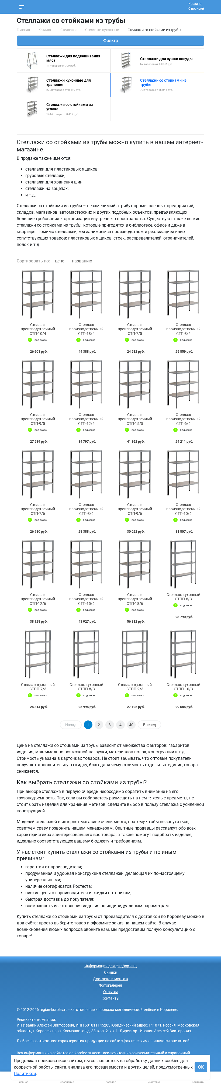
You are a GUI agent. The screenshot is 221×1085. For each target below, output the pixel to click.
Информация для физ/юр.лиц (110, 966)
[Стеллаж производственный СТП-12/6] (37, 564)
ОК (201, 1067)
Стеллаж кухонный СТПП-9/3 (135, 686)
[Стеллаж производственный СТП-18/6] (135, 564)
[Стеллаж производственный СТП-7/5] (135, 294)
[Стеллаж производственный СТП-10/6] (183, 474)
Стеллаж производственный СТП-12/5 (86, 419)
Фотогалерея (110, 985)
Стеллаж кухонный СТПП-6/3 (183, 596)
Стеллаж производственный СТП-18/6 (135, 599)
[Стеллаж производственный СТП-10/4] (37, 294)
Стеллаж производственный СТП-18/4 (86, 329)
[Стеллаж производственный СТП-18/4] (86, 294)
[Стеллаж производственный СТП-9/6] (135, 474)
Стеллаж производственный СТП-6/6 (183, 419)
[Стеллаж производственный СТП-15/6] (86, 564)
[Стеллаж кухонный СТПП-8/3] (86, 654)
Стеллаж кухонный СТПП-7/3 (38, 686)
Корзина (195, 4)
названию (82, 261)
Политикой (25, 1073)
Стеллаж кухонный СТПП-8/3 (86, 686)
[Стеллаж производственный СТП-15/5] (135, 384)
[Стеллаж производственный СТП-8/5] (183, 294)
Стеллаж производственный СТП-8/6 (86, 509)
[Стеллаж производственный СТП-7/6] (37, 474)
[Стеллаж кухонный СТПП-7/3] (37, 654)
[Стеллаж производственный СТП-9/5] (37, 384)
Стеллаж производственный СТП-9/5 (38, 419)
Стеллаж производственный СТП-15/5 (135, 419)
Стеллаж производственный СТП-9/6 (135, 509)
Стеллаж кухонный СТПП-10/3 (183, 686)
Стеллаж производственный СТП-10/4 (38, 329)
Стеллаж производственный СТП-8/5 (183, 329)
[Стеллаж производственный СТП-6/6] (183, 384)
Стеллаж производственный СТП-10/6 (183, 509)
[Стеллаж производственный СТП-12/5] (86, 384)
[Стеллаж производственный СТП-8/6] (86, 474)
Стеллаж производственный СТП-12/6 (38, 599)
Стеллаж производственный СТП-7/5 (135, 329)
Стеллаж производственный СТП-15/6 (86, 599)
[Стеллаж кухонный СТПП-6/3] (183, 564)
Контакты (110, 998)
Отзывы (110, 992)
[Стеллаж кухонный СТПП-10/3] (183, 654)
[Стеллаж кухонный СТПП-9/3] (135, 654)
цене (59, 261)
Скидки (110, 972)
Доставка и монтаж (110, 979)
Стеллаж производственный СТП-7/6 (38, 509)
